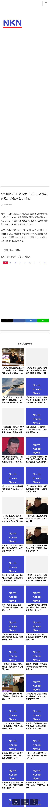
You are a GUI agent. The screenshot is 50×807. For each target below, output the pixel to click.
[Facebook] (19, 320)
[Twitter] (7, 320)
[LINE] (43, 320)
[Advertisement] (25, 58)
